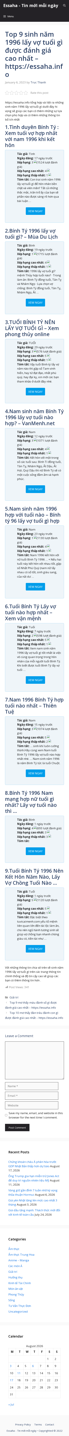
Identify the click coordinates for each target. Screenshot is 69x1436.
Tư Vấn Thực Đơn (19, 1306)
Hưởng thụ (15, 1277)
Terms (38, 1424)
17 (11, 1380)
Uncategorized (18, 1311)
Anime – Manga (18, 1260)
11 (19, 1373)
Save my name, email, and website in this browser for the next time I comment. (36, 1115)
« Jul (11, 1404)
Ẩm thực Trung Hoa (21, 1254)
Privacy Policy (23, 1424)
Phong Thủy (16, 1294)
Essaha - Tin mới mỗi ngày (30, 5)
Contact (49, 1424)
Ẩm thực (13, 1249)
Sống (11, 1300)
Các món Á (15, 1266)
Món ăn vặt (15, 1289)
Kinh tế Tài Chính (19, 1283)
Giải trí (14, 997)
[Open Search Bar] (64, 5)
